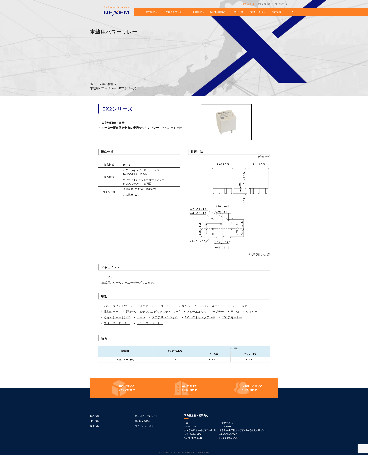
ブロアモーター (232, 317)
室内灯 (235, 311)
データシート (110, 277)
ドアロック (141, 305)
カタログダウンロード (174, 12)
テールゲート (244, 305)
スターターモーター (117, 323)
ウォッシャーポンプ (117, 317)
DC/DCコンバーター (150, 323)
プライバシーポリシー (146, 426)
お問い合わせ (256, 12)
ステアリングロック (165, 317)
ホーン (141, 317)
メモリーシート (165, 305)
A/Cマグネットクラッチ (200, 317)
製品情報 (150, 12)
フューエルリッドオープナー (205, 311)
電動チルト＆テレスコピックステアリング (152, 311)
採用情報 (276, 12)
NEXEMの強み (218, 12)
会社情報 (197, 12)
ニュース (238, 12)
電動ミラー (111, 311)
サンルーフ (189, 305)
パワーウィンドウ (115, 305)
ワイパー (251, 311)
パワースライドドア (216, 305)
